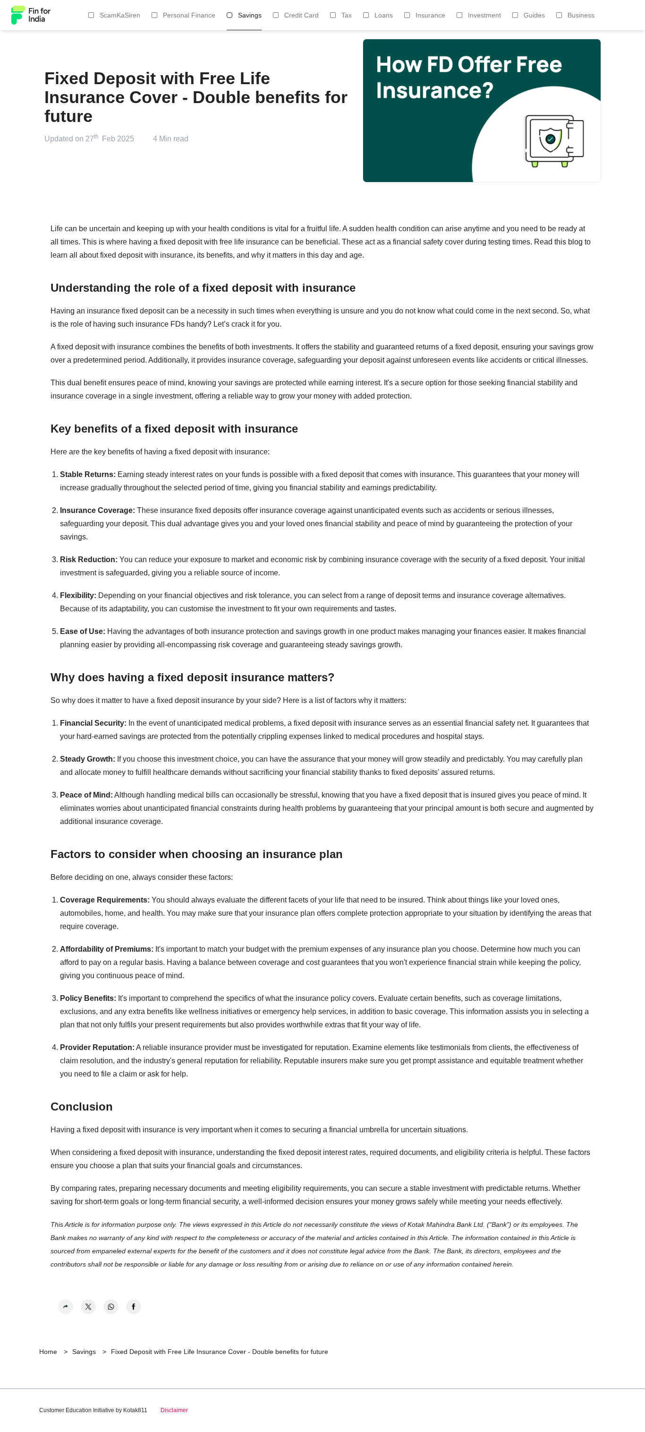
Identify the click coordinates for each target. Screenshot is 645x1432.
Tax (346, 15)
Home (48, 1351)
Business (581, 15)
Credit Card (301, 15)
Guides (534, 15)
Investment (484, 15)
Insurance (430, 15)
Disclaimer (174, 1410)
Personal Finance (189, 15)
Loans (383, 15)
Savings (250, 15)
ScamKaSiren (120, 15)
